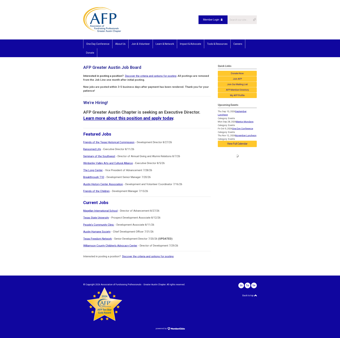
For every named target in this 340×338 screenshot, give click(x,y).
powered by (161, 328)
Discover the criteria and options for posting (150, 76)
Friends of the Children (96, 191)
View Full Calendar (237, 143)
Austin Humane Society (96, 231)
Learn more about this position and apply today (128, 118)
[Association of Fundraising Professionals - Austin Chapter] (102, 31)
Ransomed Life (92, 149)
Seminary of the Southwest (99, 156)
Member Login (211, 19)
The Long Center (93, 170)
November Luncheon (245, 135)
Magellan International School (100, 210)
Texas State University (96, 217)
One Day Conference (242, 128)
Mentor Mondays (244, 121)
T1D (102, 177)
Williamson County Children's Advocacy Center (110, 245)
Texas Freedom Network (97, 238)
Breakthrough (91, 177)
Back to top (248, 295)
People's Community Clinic (98, 224)
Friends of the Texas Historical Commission (108, 142)
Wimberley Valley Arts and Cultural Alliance (108, 163)
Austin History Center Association (103, 184)
